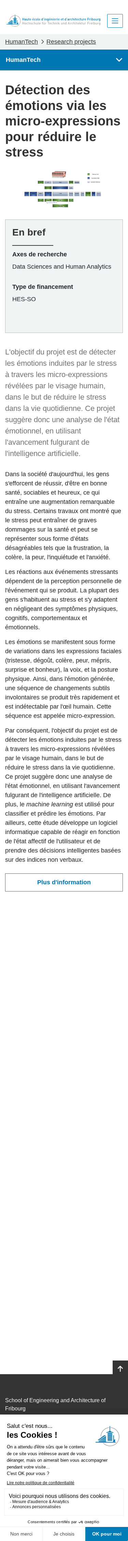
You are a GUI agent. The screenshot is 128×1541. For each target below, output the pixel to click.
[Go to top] (120, 1369)
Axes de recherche (39, 254)
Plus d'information (64, 882)
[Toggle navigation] (115, 21)
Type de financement (42, 286)
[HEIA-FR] (53, 21)
